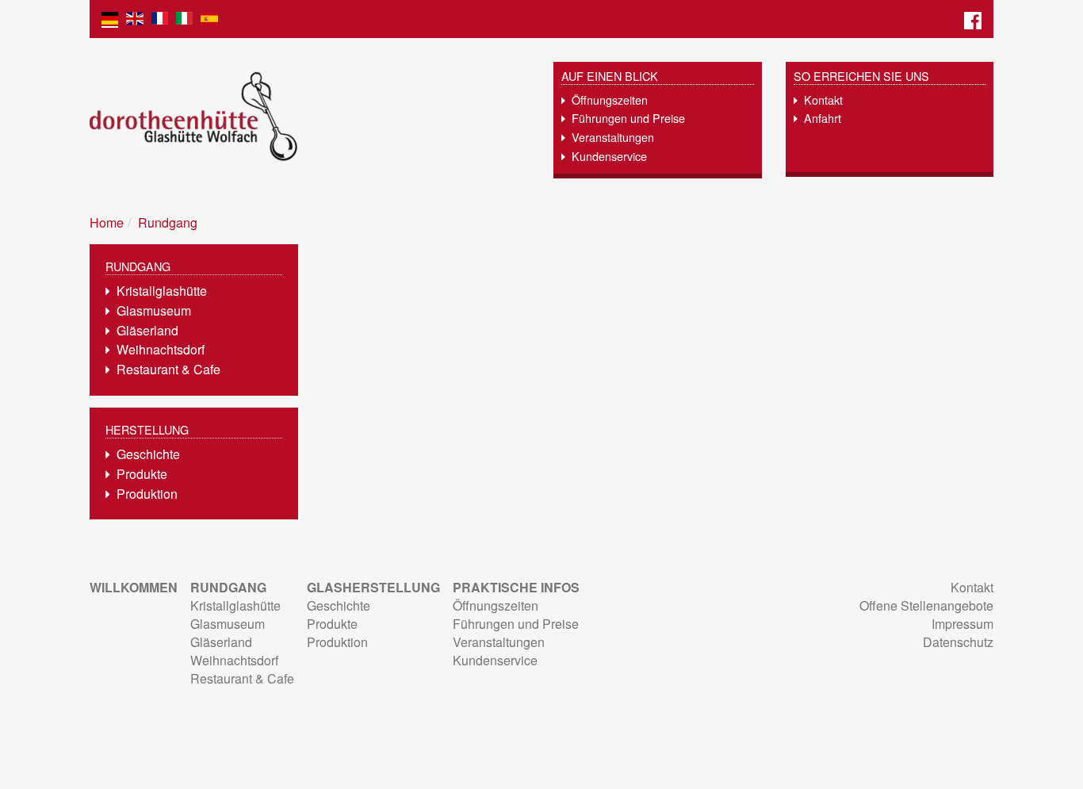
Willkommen (134, 587)
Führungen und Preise (628, 117)
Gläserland (147, 330)
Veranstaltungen (613, 136)
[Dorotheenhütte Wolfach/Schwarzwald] (310, 116)
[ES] (209, 19)
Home (107, 222)
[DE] (109, 19)
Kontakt (823, 99)
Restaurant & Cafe (168, 369)
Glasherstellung (373, 587)
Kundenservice (609, 155)
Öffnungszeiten (610, 99)
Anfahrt (822, 117)
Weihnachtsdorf (161, 349)
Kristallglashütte (162, 291)
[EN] (134, 19)
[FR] (159, 19)
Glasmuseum (154, 310)
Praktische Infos (516, 587)
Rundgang (167, 222)
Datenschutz (958, 642)
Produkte (142, 474)
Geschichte (148, 454)
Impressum (962, 624)
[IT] (184, 19)
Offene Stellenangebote (926, 605)
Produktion (147, 494)
